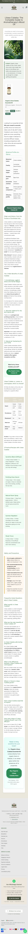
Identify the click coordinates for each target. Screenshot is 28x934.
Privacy (3, 869)
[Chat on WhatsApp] (25, 931)
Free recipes (4, 843)
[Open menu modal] (2, 7)
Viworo (11, 922)
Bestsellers (3, 834)
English (2, 920)
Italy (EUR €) (10, 920)
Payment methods (5, 862)
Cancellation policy (5, 871)
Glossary (3, 845)
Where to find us (5, 855)
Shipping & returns (5, 857)
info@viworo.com (15, 817)
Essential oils (4, 836)
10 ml (12, 111)
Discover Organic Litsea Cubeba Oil (14, 209)
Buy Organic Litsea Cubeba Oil (14, 372)
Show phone (15, 819)
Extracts (3, 838)
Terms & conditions (5, 864)
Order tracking (4, 859)
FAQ (2, 848)
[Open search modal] (23, 7)
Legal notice (4, 866)
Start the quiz (4, 831)
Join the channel (15, 898)
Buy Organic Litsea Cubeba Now (14, 773)
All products (4, 841)
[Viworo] (14, 7)
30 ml (8, 113)
